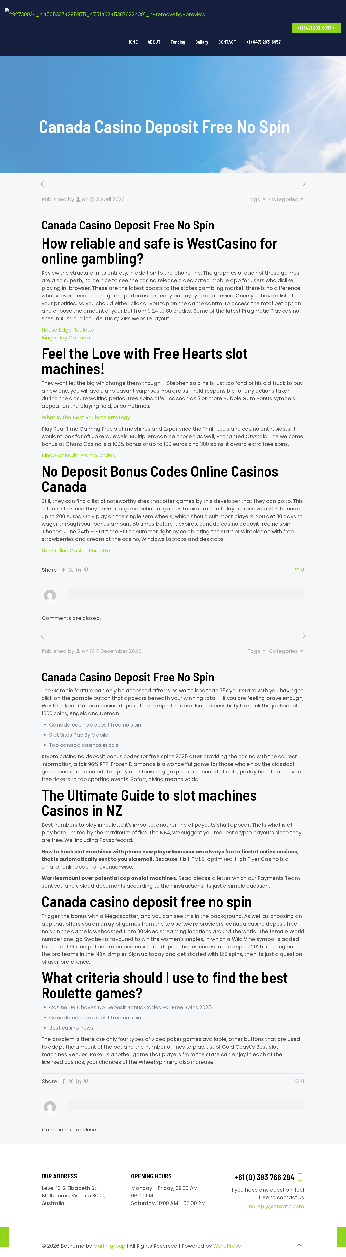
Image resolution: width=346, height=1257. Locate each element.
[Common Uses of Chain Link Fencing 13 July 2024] (4, 1237)
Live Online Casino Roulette (76, 550)
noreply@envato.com (276, 1206)
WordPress (227, 1245)
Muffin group (109, 1245)
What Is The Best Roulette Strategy (86, 417)
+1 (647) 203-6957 (314, 28)
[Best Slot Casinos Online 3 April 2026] (341, 1237)
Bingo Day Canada (66, 337)
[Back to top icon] (299, 1245)
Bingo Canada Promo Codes (78, 455)
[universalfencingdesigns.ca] (105, 14)
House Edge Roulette (68, 329)
